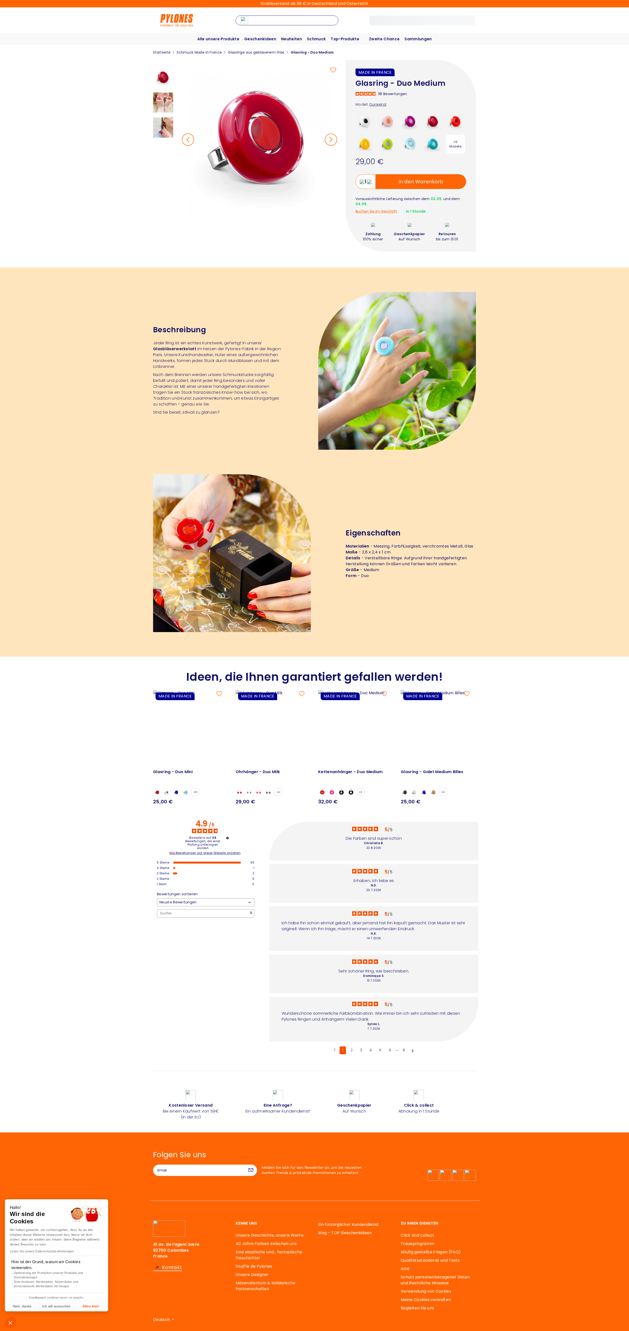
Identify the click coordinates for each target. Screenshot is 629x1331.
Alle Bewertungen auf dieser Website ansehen (205, 853)
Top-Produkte (345, 39)
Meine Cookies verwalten (426, 1299)
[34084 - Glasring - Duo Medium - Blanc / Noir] (365, 121)
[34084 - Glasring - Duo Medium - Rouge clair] (455, 121)
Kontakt (172, 1267)
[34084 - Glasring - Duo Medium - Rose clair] (387, 121)
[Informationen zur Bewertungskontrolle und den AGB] (227, 838)
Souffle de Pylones (254, 1266)
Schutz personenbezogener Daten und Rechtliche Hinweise (435, 1280)
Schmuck (316, 39)
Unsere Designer (252, 1274)
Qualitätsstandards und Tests (430, 1260)
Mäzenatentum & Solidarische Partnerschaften (266, 1286)
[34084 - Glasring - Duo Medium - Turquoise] (432, 144)
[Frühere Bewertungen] (334, 1049)
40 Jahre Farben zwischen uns (266, 1243)
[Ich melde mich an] (251, 1170)
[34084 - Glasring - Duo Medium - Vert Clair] (387, 144)
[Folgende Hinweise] (413, 1050)
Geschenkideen (260, 39)
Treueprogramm (417, 1243)
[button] (10, 1323)
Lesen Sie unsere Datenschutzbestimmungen (42, 1251)
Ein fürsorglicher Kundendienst (348, 1224)
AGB (405, 1269)
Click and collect (417, 1235)
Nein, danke (22, 1306)
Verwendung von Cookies (426, 1291)
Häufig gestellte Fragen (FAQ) (431, 1252)
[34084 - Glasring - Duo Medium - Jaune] (365, 144)
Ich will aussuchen (56, 1306)
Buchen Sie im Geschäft (376, 211)
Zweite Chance (384, 39)
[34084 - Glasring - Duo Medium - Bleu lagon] (410, 144)
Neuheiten (291, 39)
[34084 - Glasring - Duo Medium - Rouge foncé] (432, 121)
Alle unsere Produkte (218, 39)
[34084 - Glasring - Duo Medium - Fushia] (410, 121)
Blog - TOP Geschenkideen (345, 1233)
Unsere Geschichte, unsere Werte (269, 1235)
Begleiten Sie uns (417, 1308)
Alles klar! (91, 1306)
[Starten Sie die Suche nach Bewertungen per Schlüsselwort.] (251, 913)
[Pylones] (176, 20)
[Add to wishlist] (333, 70)
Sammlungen (418, 39)
